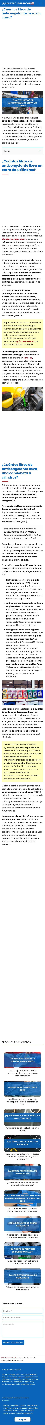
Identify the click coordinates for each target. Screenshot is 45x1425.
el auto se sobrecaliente (14, 239)
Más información (26, 1413)
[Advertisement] (22, 42)
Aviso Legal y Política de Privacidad (15, 1398)
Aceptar (22, 1419)
